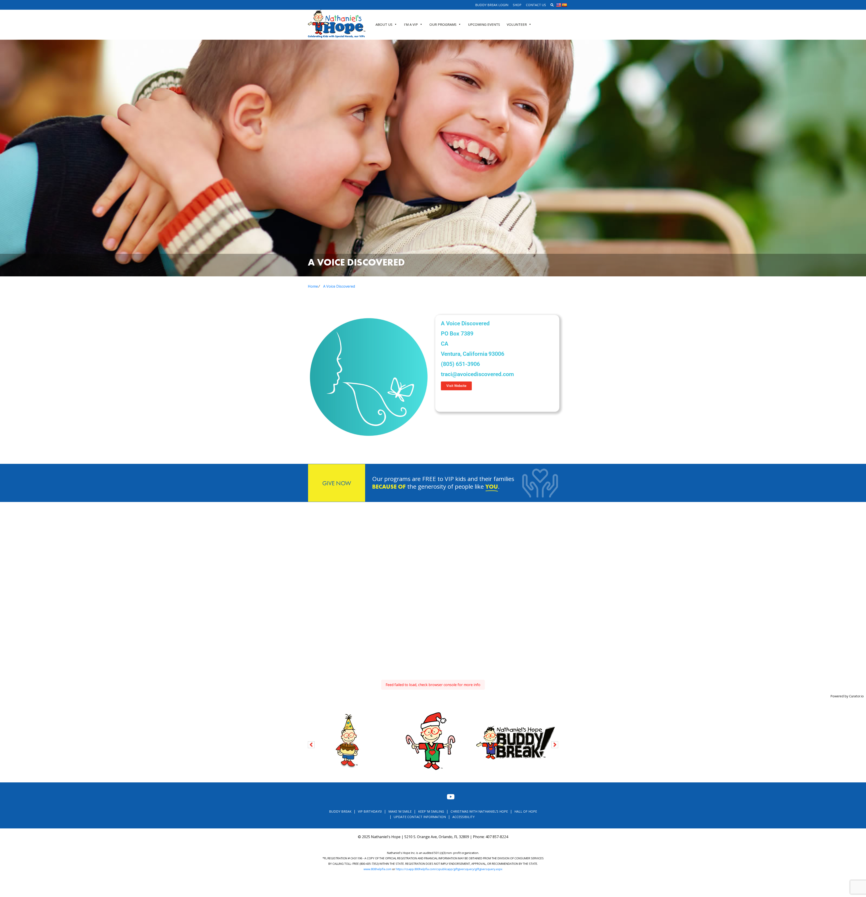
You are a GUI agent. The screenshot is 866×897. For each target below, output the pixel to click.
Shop (517, 5)
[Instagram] (460, 400)
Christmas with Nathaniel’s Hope (479, 811)
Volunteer (517, 24)
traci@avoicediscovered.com (477, 374)
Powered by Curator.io (847, 696)
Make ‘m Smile (400, 811)
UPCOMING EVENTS (484, 24)
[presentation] (311, 744)
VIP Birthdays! (370, 811)
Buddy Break (340, 811)
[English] (558, 5)
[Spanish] (564, 5)
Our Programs (442, 24)
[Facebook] (446, 400)
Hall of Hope (525, 811)
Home (313, 286)
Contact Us (536, 5)
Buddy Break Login (491, 5)
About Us (383, 24)
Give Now (336, 483)
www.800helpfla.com (378, 869)
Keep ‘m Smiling (431, 811)
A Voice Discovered (339, 286)
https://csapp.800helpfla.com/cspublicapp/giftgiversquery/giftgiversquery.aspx (449, 869)
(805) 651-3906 (460, 364)
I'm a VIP (411, 24)
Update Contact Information (420, 817)
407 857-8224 (497, 836)
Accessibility (463, 817)
